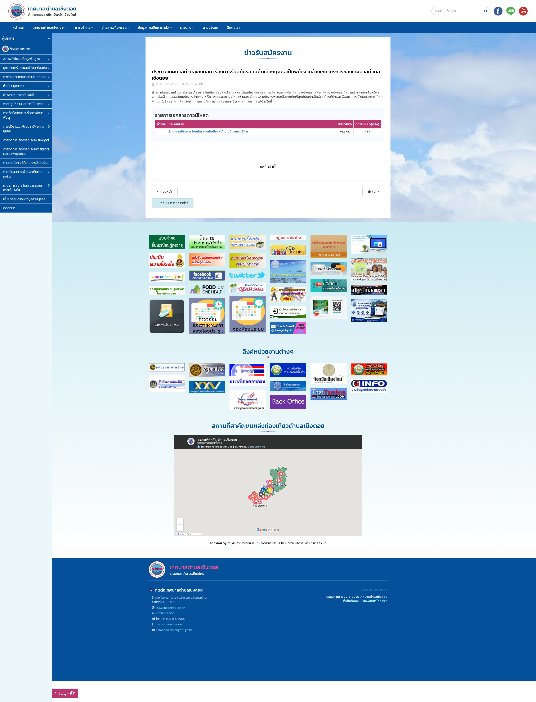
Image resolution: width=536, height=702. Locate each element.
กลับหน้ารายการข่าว (174, 202)
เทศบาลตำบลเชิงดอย (48, 27)
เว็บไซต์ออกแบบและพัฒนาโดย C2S (365, 601)
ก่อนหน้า (166, 191)
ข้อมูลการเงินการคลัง (154, 27)
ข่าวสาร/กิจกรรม (115, 27)
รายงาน (186, 27)
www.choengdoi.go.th (170, 607)
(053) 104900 (164, 613)
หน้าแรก (18, 27)
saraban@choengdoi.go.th (174, 629)
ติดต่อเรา (233, 27)
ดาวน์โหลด (210, 27)
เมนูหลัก (66, 693)
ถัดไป (372, 191)
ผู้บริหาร (8, 38)
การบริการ (83, 27)
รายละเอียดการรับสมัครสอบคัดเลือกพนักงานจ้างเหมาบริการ (210, 131)
